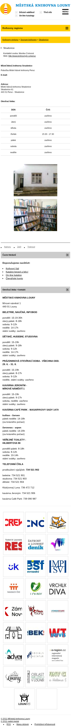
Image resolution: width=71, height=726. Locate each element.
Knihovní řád (12, 268)
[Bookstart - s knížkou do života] (57, 522)
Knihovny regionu (10, 40)
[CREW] (13, 522)
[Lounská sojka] (57, 544)
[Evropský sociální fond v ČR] (35, 566)
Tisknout (31, 247)
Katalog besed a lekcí (17, 271)
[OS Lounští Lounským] (24, 699)
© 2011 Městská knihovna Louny (15, 719)
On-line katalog (14, 275)
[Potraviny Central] (57, 677)
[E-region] (57, 654)
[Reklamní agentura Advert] (13, 654)
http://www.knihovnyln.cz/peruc (22, 56)
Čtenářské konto (14, 278)
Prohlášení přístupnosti (45, 724)
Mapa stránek (23, 724)
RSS (9, 724)
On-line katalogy (26, 16)
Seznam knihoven (28, 40)
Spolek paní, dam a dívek (46, 699)
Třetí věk (48, 12)
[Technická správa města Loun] (13, 632)
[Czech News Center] (35, 522)
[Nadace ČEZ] (13, 588)
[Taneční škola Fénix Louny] (35, 610)
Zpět (19, 247)
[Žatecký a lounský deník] (35, 544)
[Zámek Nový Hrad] (13, 610)
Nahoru (7, 247)
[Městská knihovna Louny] (43, 5)
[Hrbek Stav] (35, 632)
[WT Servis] (57, 632)
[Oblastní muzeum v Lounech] (35, 677)
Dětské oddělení (26, 12)
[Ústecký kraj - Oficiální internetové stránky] (13, 566)
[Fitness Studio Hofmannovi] (57, 610)
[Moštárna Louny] (13, 677)
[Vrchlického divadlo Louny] (57, 588)
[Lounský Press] (13, 544)
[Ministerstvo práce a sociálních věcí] (57, 566)
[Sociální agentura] (35, 654)
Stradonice (44, 40)
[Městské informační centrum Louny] (35, 588)
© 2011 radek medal (10, 721)
